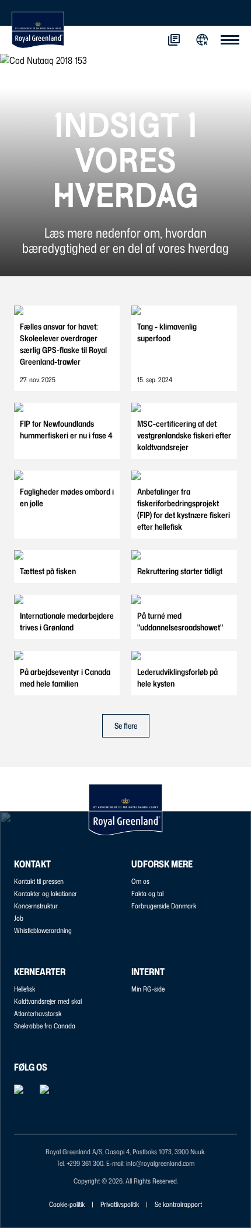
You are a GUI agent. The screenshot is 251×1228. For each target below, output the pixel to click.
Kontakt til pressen (39, 881)
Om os (140, 881)
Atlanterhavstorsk (37, 1013)
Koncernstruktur (36, 906)
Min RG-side (148, 989)
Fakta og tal (147, 893)
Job (18, 918)
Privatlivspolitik (119, 1204)
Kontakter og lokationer (45, 893)
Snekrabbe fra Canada (44, 1026)
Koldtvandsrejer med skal (48, 1001)
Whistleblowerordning (43, 930)
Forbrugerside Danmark (163, 906)
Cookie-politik (67, 1204)
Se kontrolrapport (178, 1204)
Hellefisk (24, 989)
